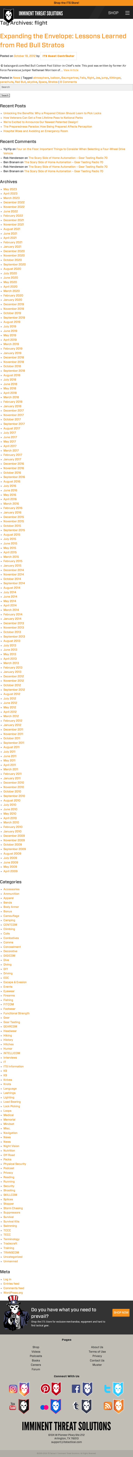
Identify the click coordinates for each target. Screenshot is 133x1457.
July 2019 (9, 326)
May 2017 (9, 441)
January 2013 (12, 672)
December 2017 (13, 410)
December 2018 (13, 357)
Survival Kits (11, 1221)
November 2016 (13, 468)
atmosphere (41, 77)
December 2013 (13, 623)
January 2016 (12, 512)
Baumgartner (69, 77)
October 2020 (12, 260)
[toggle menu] (127, 13)
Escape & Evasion (15, 982)
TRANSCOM (11, 1252)
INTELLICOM (11, 1053)
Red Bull (20, 82)
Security (8, 1186)
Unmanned (10, 1261)
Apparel (8, 898)
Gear (6, 1017)
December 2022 (14, 202)
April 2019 (10, 340)
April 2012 (10, 712)
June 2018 (10, 384)
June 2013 (10, 649)
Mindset (8, 1124)
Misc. (6, 1128)
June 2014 (10, 596)
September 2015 (14, 530)
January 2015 (12, 565)
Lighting (8, 1097)
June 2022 (10, 211)
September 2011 (13, 743)
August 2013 (11, 641)
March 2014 (11, 610)
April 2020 (10, 286)
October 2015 (12, 526)
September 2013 (14, 636)
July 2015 (9, 539)
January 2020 (12, 300)
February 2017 (12, 455)
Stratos (53, 82)
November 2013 (13, 627)
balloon (55, 77)
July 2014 (9, 592)
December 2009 (14, 835)
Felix (83, 77)
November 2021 (13, 224)
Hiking (7, 1035)
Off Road (9, 1155)
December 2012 (13, 676)
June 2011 (9, 756)
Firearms (9, 995)
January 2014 (12, 618)
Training (8, 1248)
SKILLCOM (10, 1195)
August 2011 (11, 747)
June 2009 (10, 862)
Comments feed (13, 1288)
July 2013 (9, 645)
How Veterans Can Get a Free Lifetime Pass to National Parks (43, 117)
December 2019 (13, 304)
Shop (36, 1347)
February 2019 (13, 348)
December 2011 (13, 729)
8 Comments (68, 82)
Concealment (12, 947)
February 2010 (13, 827)
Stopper (8, 1203)
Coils (6, 933)
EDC (6, 978)
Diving (7, 964)
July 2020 (10, 273)
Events (7, 986)
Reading (8, 1177)
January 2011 (12, 778)
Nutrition (9, 1150)
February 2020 (13, 295)
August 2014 (11, 588)
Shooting (9, 1190)
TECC (7, 1234)
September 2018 (14, 370)
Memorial (9, 1119)
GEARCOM (10, 1026)
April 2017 (9, 446)
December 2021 (13, 220)
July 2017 (9, 432)
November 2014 (13, 574)
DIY (5, 969)
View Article (71, 70)
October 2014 (12, 579)
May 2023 (10, 189)
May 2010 (9, 813)
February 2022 (13, 215)
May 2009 (10, 866)
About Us (97, 1347)
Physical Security (14, 1164)
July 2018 (9, 379)
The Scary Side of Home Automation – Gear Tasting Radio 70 (68, 158)
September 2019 (14, 317)
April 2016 (10, 499)
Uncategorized (13, 1257)
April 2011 (9, 765)
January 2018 (12, 406)
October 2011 (11, 738)
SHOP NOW (121, 1312)
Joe (97, 77)
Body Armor (11, 907)
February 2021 (12, 242)
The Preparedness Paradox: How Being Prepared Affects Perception (47, 126)
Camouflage (11, 916)
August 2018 (11, 375)
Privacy (8, 1172)
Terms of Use (97, 1351)
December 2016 (13, 463)
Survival (8, 1217)
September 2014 (14, 583)
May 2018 (9, 388)
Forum (36, 1369)
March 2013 (11, 663)
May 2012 (9, 707)
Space (43, 82)
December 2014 (13, 570)
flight (90, 77)
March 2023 (11, 198)
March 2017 (11, 450)
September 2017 (14, 424)
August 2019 (11, 322)
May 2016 (9, 495)
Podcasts (36, 1356)
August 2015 (11, 534)
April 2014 (10, 605)
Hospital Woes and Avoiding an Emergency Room (35, 131)
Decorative (10, 951)
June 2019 (10, 331)
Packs (7, 1159)
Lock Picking (11, 1106)
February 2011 (12, 774)
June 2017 (10, 437)
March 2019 (11, 344)
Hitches (8, 1044)
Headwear (10, 1031)
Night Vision (11, 1146)
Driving (8, 973)
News (16, 77)
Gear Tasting (11, 1022)
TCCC (7, 1230)
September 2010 (14, 796)
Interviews (10, 1057)
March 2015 (11, 557)
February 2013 (13, 667)
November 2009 (14, 840)
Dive (6, 960)
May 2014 (9, 601)
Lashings (9, 1093)
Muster (97, 1365)
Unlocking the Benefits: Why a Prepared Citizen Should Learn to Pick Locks (52, 113)
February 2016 (13, 508)
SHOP (113, 13)
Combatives (11, 938)
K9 (5, 1071)
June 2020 (10, 277)
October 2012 (12, 685)
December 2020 (14, 251)
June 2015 (10, 543)
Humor (7, 1048)
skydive (32, 82)
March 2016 (11, 503)
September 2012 (14, 689)
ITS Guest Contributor (58, 56)
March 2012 (11, 716)
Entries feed (11, 1283)
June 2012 (10, 703)
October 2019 (12, 313)
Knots (7, 1084)
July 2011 (9, 751)
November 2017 (13, 415)
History (8, 1040)
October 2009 (12, 844)
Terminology (11, 1239)
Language (10, 1088)
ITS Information (13, 1066)
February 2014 (13, 614)
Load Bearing (12, 1101)
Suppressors (11, 1212)
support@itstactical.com (66, 1442)
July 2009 (10, 858)
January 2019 (12, 353)
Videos (36, 1351)
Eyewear (9, 991)
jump (104, 77)
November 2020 (14, 255)
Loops (7, 1110)
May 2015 (9, 548)
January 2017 (12, 459)
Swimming (10, 1226)
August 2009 (12, 853)
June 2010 (10, 809)
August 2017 (11, 428)
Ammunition (11, 893)
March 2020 (11, 291)
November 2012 (13, 680)
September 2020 (14, 264)
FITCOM (8, 1004)
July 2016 (9, 486)
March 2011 (10, 769)
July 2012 (9, 698)
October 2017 (12, 419)
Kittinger (115, 77)
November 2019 (13, 309)
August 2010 (11, 800)
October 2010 (12, 791)
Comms (8, 942)
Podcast (8, 1168)
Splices (8, 1199)
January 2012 (12, 725)
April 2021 (10, 238)
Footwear (9, 1009)
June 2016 (10, 490)
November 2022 (14, 207)
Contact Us (97, 1360)
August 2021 (11, 229)
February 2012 (12, 720)
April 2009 (10, 871)
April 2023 (10, 193)
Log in (7, 1279)
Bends (7, 902)
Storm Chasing (13, 1208)
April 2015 (10, 552)
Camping (9, 920)
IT (4, 1062)
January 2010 (12, 831)
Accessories (11, 889)
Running (9, 1181)
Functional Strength (16, 1013)
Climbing (9, 929)
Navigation (10, 1133)
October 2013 (12, 632)
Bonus (7, 911)
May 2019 (9, 335)
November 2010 (13, 787)
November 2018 (13, 362)
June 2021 (10, 233)
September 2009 (14, 849)
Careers (36, 1365)
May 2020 (10, 282)
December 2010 (13, 782)
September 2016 (14, 477)
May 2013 (9, 654)
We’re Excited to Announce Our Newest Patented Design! (40, 122)
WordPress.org (13, 1292)
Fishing (8, 1000)
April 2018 (10, 393)
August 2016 (11, 481)
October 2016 (12, 472)
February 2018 (13, 401)
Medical (8, 1115)
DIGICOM (9, 955)
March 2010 (11, 822)
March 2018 (11, 397)
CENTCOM (10, 924)
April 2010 (10, 818)
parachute (7, 82)
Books (36, 1360)
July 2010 (9, 805)
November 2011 (13, 734)
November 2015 (13, 521)
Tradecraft (10, 1243)
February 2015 (13, 561)
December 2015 (13, 517)
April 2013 (10, 658)
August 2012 (11, 694)
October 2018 (12, 366)
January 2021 (12, 246)
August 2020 (12, 269)
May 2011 (9, 760)
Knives (7, 1080)
